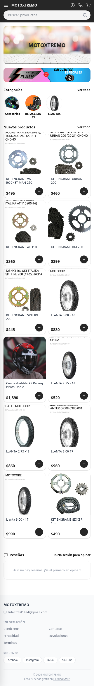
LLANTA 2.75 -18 (18, 451)
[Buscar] (85, 15)
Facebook (12, 660)
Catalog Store (61, 679)
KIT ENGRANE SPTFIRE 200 (22, 317)
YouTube (67, 660)
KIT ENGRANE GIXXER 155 (66, 521)
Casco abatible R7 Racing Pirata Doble (24, 385)
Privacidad (11, 636)
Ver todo (84, 90)
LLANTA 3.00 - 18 (63, 315)
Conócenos (11, 629)
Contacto (55, 629)
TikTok (50, 660)
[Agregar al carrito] (39, 191)
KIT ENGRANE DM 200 (67, 247)
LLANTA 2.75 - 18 (63, 383)
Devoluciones (58, 636)
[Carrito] (88, 5)
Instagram (32, 660)
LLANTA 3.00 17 (62, 451)
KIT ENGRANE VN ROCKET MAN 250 (19, 181)
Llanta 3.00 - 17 (17, 519)
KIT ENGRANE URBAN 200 (66, 181)
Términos (10, 643)
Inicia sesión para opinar (72, 555)
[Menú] (6, 5)
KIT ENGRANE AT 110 (21, 247)
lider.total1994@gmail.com (27, 612)
